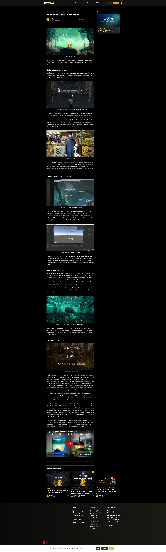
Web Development (96, 510)
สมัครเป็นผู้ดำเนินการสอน (114, 512)
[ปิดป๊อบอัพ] (115, 549)
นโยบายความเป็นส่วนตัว (96, 526)
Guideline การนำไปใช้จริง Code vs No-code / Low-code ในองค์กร (57, 491)
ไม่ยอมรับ (104, 548)
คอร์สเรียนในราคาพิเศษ (79, 522)
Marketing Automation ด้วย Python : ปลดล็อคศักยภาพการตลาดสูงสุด (82, 492)
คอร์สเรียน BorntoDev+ (79, 512)
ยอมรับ (111, 548)
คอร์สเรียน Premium (78, 514)
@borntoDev (116, 519)
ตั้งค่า (84, 548)
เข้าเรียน (109, 3)
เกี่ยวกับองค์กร (111, 510)
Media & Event (94, 517)
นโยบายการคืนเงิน (95, 528)
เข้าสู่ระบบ (116, 3)
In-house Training (96, 512)
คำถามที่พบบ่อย (94, 524)
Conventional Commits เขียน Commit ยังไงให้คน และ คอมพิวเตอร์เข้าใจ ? (106, 491)
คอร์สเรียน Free (77, 510)
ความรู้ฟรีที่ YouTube (78, 515)
